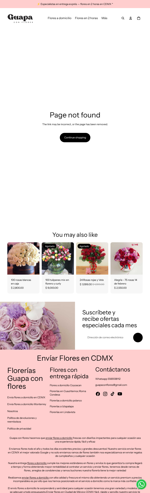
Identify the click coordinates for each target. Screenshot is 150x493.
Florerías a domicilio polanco (66, 400)
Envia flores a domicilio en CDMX (26, 397)
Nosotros (12, 411)
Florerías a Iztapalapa (62, 406)
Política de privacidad (19, 428)
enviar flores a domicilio (59, 438)
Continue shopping (75, 137)
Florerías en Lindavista (62, 412)
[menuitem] (59, 18)
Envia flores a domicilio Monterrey (26, 404)
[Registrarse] (138, 337)
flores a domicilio (37, 463)
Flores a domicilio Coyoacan (65, 385)
